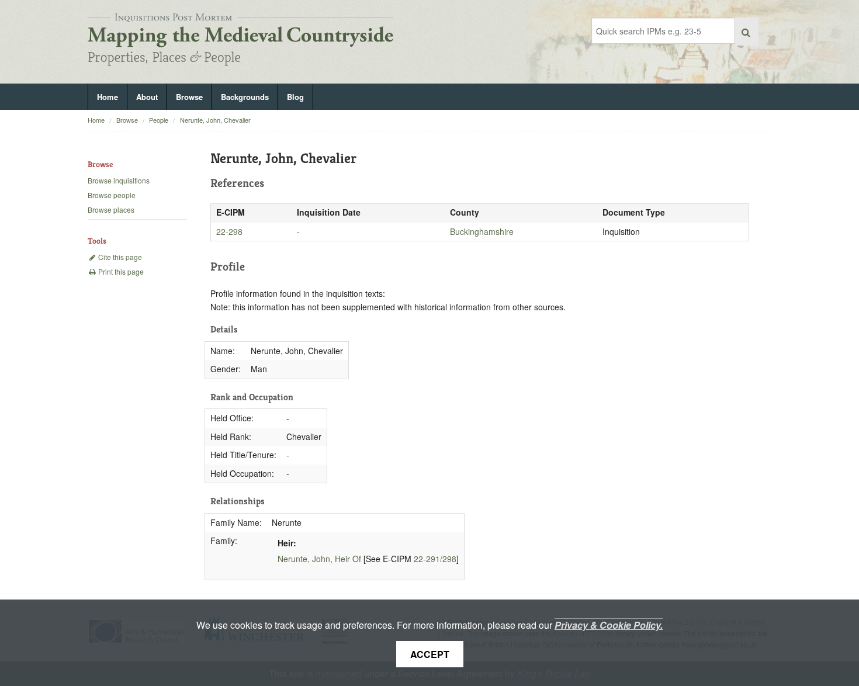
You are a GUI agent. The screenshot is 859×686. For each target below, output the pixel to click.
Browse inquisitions (119, 180)
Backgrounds (245, 96)
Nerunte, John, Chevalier (215, 119)
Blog (295, 96)
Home (107, 96)
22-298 (229, 231)
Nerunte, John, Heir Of (319, 558)
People (158, 119)
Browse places (111, 209)
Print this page (120, 271)
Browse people (112, 195)
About (147, 96)
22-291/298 (435, 558)
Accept (429, 654)
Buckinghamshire (482, 231)
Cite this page (119, 257)
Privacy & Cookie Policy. (609, 625)
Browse (189, 96)
